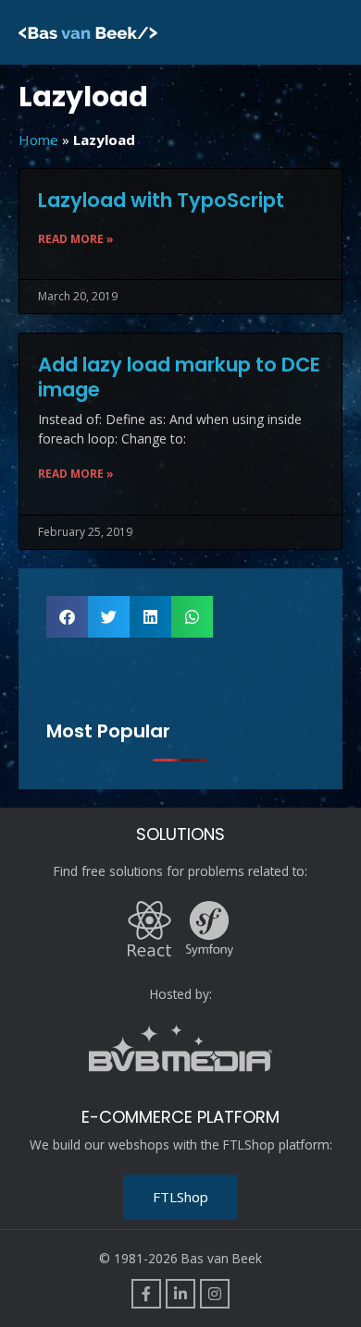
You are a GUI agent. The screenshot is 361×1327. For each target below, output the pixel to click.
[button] (67, 617)
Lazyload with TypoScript (161, 200)
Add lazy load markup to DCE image (179, 377)
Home (38, 139)
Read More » (76, 239)
